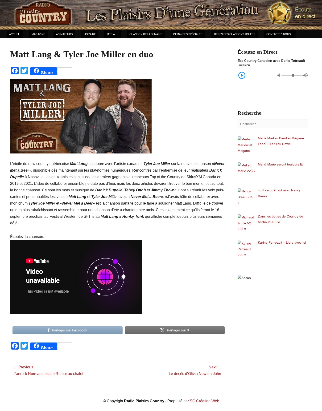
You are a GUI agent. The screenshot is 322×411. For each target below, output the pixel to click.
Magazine (38, 34)
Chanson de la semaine (145, 34)
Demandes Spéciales (187, 34)
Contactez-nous (278, 34)
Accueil (14, 34)
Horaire (90, 34)
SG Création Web (204, 401)
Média (111, 34)
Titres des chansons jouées (234, 34)
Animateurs (64, 34)
